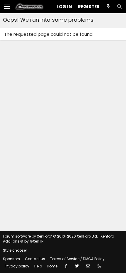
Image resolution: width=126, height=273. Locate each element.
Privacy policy (17, 266)
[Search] (119, 6)
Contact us (35, 258)
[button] (7, 6)
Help (38, 266)
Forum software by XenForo (50, 236)
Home (52, 266)
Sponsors (11, 258)
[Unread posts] (108, 6)
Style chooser (15, 250)
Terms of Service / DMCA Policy (77, 258)
